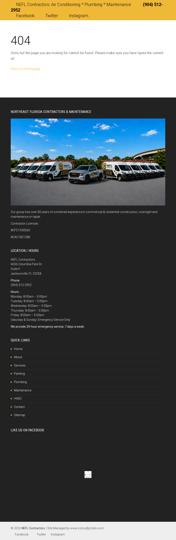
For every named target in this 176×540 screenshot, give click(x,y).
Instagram (78, 15)
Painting (19, 373)
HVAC (18, 398)
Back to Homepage (25, 69)
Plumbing (20, 382)
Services (20, 365)
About (18, 357)
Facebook (25, 15)
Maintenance (22, 390)
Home (18, 349)
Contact (19, 407)
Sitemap (19, 415)
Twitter (51, 15)
